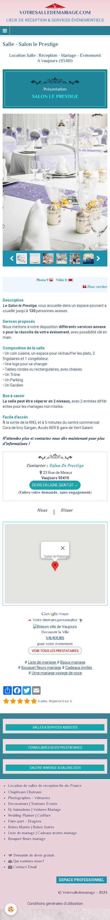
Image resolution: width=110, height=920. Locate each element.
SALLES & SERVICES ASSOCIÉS (55, 727)
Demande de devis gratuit (33, 856)
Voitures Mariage (47, 810)
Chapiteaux (17, 792)
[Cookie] (11, 909)
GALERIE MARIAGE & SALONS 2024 (55, 768)
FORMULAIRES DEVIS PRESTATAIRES (55, 747)
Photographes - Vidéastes (29, 798)
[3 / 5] (20, 701)
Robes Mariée (19, 827)
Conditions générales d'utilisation (55, 903)
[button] (55, 566)
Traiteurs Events (44, 804)
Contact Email (25, 867)
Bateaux (35, 792)
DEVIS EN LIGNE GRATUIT (53, 485)
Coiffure (44, 816)
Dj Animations (19, 810)
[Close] (62, 548)
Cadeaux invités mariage (57, 833)
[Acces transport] (29, 620)
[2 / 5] (13, 701)
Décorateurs (18, 804)
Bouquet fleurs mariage (26, 839)
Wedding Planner (21, 816)
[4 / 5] (27, 701)
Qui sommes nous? (28, 861)
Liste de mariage (21, 833)
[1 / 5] (6, 701)
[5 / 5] (34, 701)
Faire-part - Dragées (24, 822)
